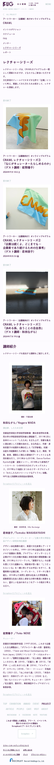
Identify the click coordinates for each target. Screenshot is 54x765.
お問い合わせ (27, 750)
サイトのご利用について (11, 750)
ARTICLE (10, 708)
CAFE (29, 708)
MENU (48, 4)
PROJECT (46, 703)
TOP (5, 703)
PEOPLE (20, 708)
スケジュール (9, 34)
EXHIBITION (15, 703)
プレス (25, 754)
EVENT (36, 703)
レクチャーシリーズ (12, 48)
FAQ (5, 38)
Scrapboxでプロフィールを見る (17, 484)
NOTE (35, 714)
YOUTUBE (43, 714)
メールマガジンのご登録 (11, 754)
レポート (7, 52)
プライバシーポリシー (38, 754)
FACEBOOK (26, 714)
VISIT (36, 708)
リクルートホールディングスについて (16, 745)
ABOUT (44, 708)
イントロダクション (12, 29)
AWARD (26, 703)
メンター (7, 43)
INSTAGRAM (11, 714)
